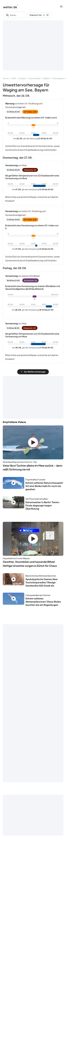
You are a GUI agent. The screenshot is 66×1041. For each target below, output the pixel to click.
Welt (14, 78)
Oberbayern (58, 78)
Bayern (46, 78)
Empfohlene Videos (14, 422)
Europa (22, 78)
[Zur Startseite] (10, 6)
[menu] (61, 6)
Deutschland (35, 78)
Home (6, 78)
